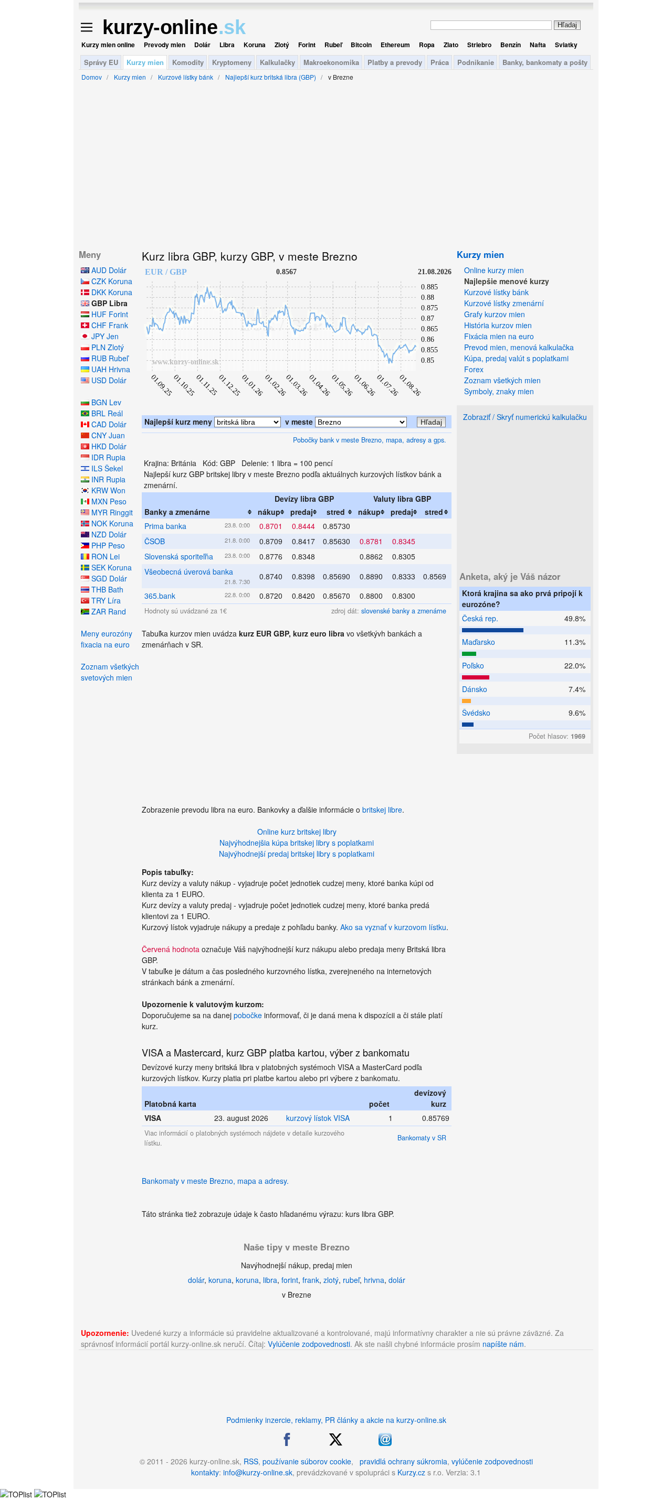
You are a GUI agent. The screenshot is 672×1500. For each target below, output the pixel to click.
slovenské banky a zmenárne (403, 611)
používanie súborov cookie (306, 1461)
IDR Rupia (107, 457)
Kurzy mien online (108, 44)
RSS (251, 1461)
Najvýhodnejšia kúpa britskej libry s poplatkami (296, 842)
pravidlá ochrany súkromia (403, 1461)
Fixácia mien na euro (499, 336)
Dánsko (474, 689)
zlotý (331, 1280)
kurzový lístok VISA (318, 1118)
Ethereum (395, 44)
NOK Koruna (111, 523)
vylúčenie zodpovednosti (492, 1461)
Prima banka (165, 526)
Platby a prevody (395, 62)
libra (270, 1280)
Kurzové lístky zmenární (504, 303)
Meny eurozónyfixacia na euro (106, 639)
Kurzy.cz (411, 1472)
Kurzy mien (145, 62)
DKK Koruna (110, 292)
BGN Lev (105, 402)
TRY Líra (105, 600)
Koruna (255, 44)
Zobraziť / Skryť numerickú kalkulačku (525, 417)
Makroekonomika (331, 62)
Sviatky (566, 44)
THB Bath (106, 589)
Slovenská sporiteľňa (178, 556)
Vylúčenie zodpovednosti (309, 1344)
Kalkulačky (277, 62)
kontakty (205, 1472)
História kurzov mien (498, 325)
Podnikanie (475, 62)
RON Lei (104, 556)
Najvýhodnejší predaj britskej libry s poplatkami (296, 853)
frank (310, 1280)
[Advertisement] (297, 723)
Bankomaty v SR (421, 1137)
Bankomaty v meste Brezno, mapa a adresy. (215, 1180)
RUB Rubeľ (108, 358)
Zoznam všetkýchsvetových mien (110, 672)
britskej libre (382, 809)
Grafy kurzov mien (494, 314)
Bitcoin (361, 44)
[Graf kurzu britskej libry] (297, 409)
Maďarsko (478, 641)
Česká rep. (480, 618)
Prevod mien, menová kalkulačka (519, 347)
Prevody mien (164, 44)
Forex (474, 369)
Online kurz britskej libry (297, 831)
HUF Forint (108, 314)
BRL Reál (106, 413)
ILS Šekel (106, 468)
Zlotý (282, 44)
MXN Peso (108, 501)
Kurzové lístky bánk (496, 292)
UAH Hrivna (109, 369)
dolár (196, 1280)
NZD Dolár (108, 534)
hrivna (374, 1280)
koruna (220, 1280)
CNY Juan (107, 435)
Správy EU (101, 62)
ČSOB (154, 541)
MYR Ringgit (111, 512)
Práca (439, 62)
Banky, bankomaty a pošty (544, 62)
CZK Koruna (110, 281)
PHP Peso (107, 545)
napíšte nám (503, 1344)
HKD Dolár (108, 446)
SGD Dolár (108, 578)
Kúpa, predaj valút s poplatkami (516, 358)
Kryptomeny (231, 62)
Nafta (538, 44)
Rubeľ (333, 44)
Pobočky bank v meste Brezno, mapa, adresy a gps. (369, 440)
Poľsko (473, 665)
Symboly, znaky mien (499, 391)
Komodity (188, 62)
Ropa (427, 44)
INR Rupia (107, 479)
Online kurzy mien (494, 270)
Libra (227, 44)
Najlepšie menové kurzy (506, 281)
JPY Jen (104, 336)
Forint (307, 44)
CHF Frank (108, 325)
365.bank (159, 595)
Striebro (479, 44)
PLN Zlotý (106, 347)
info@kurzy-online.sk (257, 1472)
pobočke (248, 1015)
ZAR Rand (107, 611)
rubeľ (351, 1280)
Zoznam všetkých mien (502, 380)
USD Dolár (108, 380)
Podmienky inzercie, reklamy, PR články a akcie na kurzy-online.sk (336, 1420)
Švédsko (476, 712)
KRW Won (107, 490)
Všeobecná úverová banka (188, 571)
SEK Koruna (110, 567)
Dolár (202, 44)
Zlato (451, 44)
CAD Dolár (108, 424)
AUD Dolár (108, 270)
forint (289, 1280)
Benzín (510, 44)
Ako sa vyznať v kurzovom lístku (393, 927)
